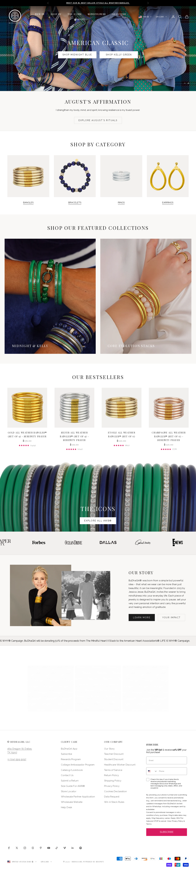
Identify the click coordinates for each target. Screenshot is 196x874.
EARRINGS (167, 202)
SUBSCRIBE (166, 832)
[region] (98, 48)
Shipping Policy (112, 780)
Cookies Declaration (115, 791)
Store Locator (68, 791)
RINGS (121, 202)
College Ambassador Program (78, 764)
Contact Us (67, 775)
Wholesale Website (72, 802)
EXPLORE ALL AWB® (98, 520)
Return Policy (111, 775)
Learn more (141, 617)
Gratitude (119, 14)
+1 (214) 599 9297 (16, 759)
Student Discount (113, 759)
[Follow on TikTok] (56, 847)
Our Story (109, 748)
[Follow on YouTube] (48, 847)
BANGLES (28, 202)
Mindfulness (97, 14)
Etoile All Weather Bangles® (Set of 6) (121, 434)
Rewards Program (71, 759)
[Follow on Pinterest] (40, 847)
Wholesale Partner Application (78, 796)
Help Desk (66, 807)
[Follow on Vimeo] (64, 847)
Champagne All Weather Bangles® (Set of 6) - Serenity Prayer (169, 436)
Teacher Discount (113, 754)
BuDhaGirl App (69, 748)
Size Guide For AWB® (73, 786)
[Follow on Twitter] (16, 847)
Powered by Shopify (93, 861)
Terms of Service (113, 770)
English (160, 17)
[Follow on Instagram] (24, 847)
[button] (51, 689)
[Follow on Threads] (32, 847)
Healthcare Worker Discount (119, 764)
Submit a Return (70, 780)
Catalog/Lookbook (72, 770)
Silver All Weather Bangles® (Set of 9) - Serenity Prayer (74, 436)
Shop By (56, 14)
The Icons (75, 14)
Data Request (111, 796)
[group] (98, 48)
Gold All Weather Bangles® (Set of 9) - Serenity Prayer (27, 434)
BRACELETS (74, 202)
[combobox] (151, 771)
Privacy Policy (111, 786)
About (80, 19)
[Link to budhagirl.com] (27, 408)
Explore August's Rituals (98, 120)
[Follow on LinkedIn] (72, 847)
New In (40, 14)
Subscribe (66, 754)
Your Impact (171, 617)
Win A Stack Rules (114, 802)
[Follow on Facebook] (8, 847)
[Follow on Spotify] (80, 847)
